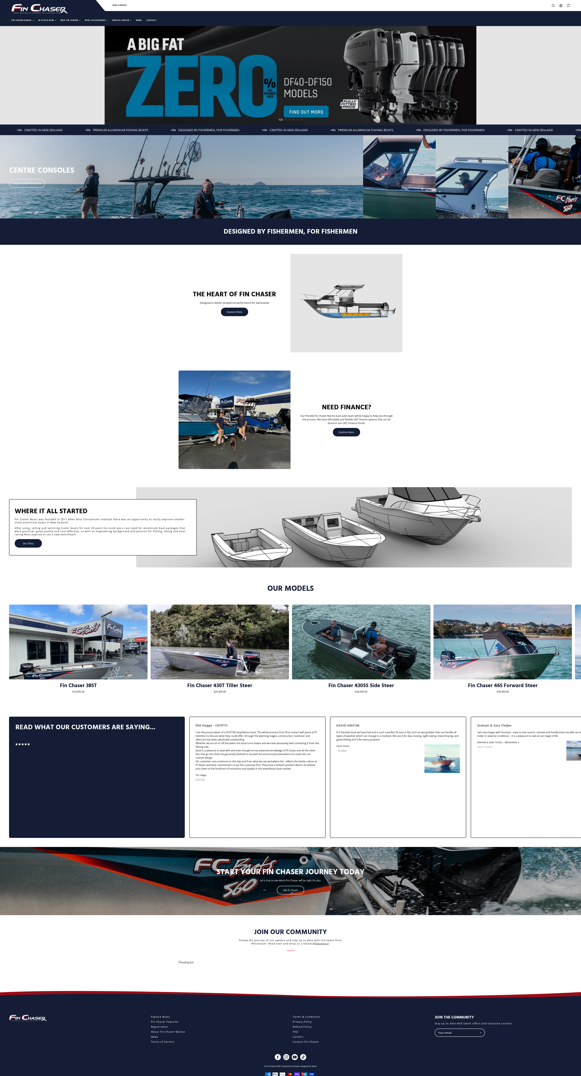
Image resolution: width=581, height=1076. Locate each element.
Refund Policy (302, 1026)
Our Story (28, 543)
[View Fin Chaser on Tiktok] (303, 1057)
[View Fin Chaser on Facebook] (278, 1057)
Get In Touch (290, 890)
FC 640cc (342, 750)
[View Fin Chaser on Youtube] (295, 1057)
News (154, 1036)
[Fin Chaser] (39, 9)
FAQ (295, 1031)
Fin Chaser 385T (78, 685)
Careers (298, 1036)
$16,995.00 (78, 691)
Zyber (314, 1066)
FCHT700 (200, 779)
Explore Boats (160, 1016)
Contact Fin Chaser (306, 1041)
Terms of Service (162, 1041)
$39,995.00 (503, 691)
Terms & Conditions (306, 1016)
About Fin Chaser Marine (168, 1031)
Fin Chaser (271, 1066)
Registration (159, 1026)
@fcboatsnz (321, 943)
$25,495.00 (220, 691)
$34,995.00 (361, 691)
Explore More (234, 311)
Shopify (295, 1066)
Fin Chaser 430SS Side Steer (361, 685)
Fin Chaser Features (165, 1021)
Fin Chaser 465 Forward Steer (503, 685)
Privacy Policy (302, 1021)
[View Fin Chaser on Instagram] (286, 1057)
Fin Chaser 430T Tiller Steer (219, 685)
